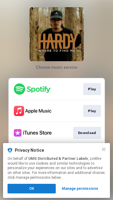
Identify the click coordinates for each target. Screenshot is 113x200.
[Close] (103, 149)
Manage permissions (80, 189)
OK (31, 189)
